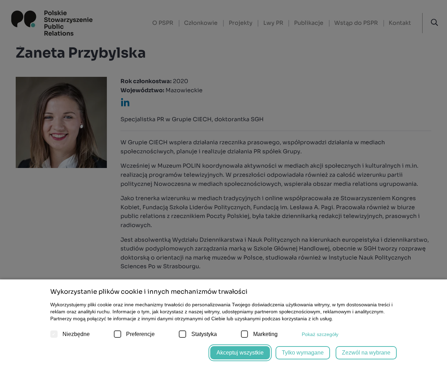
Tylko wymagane (303, 353)
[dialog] (223, 182)
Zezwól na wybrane (366, 353)
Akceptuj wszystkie (240, 353)
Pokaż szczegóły (320, 334)
